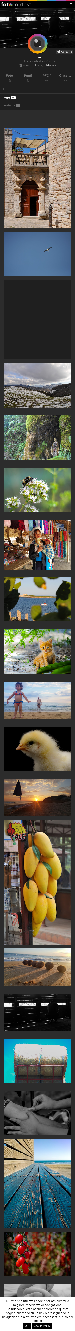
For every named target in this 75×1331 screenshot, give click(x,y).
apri (37, 178)
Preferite (11, 105)
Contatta (66, 52)
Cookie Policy (42, 1326)
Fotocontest (16, 4)
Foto (8, 97)
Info (5, 89)
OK (27, 1326)
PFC (46, 75)
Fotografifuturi (45, 65)
